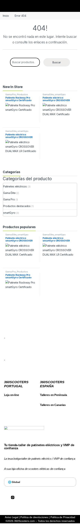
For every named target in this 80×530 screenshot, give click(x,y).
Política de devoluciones (34, 517)
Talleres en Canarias (53, 404)
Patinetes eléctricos (15, 186)
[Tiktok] (26, 497)
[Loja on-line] (6, 390)
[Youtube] (34, 497)
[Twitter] (19, 497)
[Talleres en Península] (42, 390)
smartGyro (60, 94)
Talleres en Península (53, 394)
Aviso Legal (11, 517)
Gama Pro (10, 94)
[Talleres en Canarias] (42, 400)
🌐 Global (14, 482)
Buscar (56, 62)
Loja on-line (11, 394)
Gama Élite (48, 94)
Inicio (6, 15)
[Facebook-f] (5, 497)
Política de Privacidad (62, 517)
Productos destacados (16, 95)
